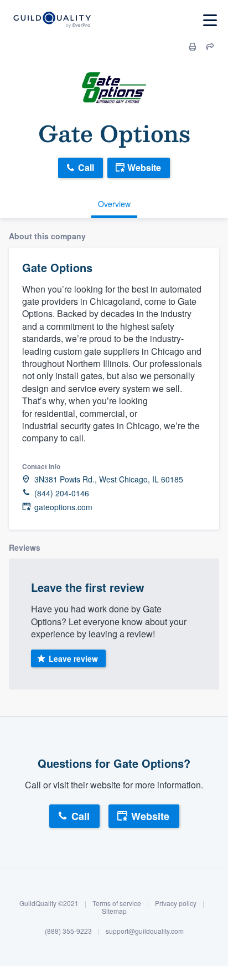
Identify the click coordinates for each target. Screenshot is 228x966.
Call (86, 167)
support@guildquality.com (145, 930)
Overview (114, 203)
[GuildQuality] (51, 20)
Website (144, 167)
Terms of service (116, 903)
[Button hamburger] (210, 20)
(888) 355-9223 (68, 930)
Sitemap (114, 910)
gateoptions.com (63, 507)
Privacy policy (175, 903)
